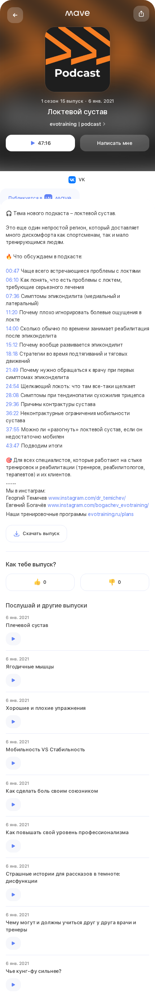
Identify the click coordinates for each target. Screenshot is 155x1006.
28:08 (12, 395)
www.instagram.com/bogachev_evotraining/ (98, 505)
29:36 (12, 404)
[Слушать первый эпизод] (13, 638)
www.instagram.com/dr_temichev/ (87, 498)
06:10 (12, 280)
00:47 (12, 271)
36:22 (12, 413)
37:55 (12, 429)
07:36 (12, 296)
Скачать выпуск (41, 533)
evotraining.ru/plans (111, 514)
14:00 (12, 328)
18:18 (12, 354)
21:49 (12, 370)
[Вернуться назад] (15, 15)
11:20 (12, 312)
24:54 (12, 386)
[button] (77, 13)
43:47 (12, 446)
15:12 (12, 345)
